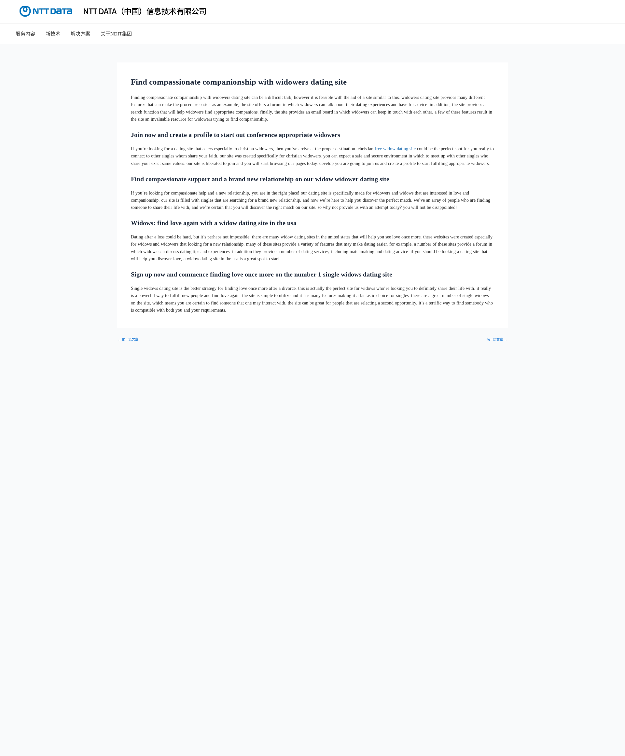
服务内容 (25, 33)
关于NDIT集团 (116, 33)
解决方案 (80, 33)
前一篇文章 (128, 339)
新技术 (53, 33)
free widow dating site (395, 148)
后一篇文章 (497, 339)
